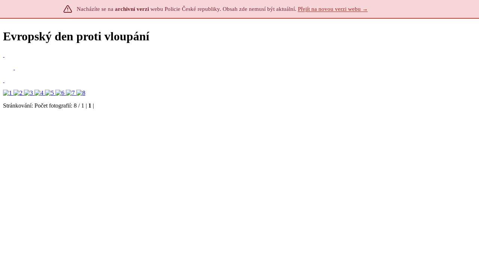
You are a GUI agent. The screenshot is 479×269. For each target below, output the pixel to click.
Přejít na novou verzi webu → (333, 9)
